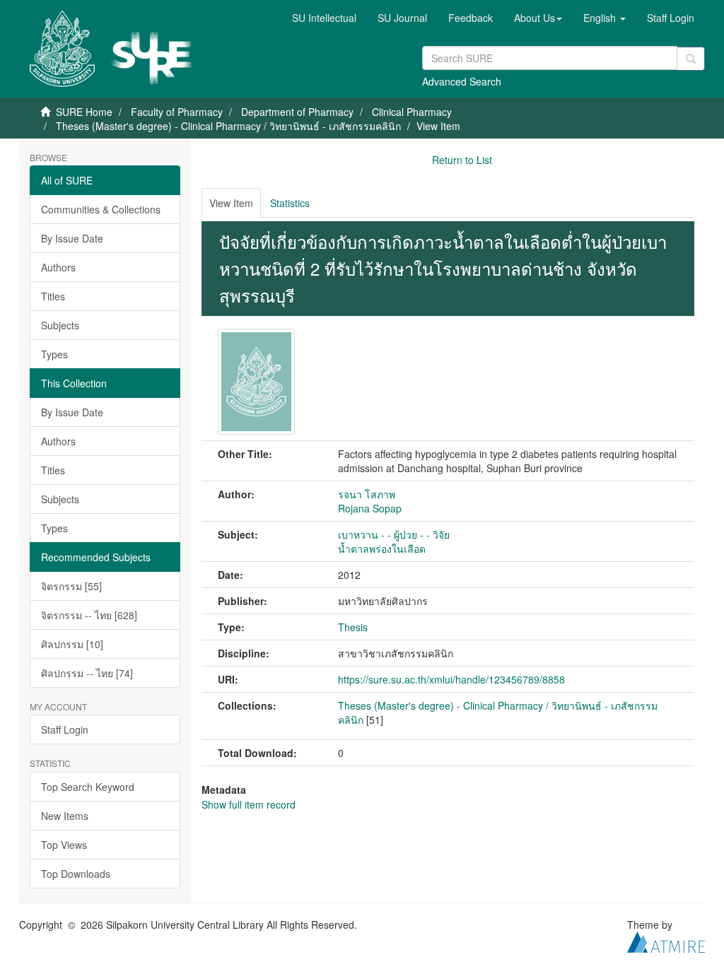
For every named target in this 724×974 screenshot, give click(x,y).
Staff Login (64, 729)
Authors (58, 267)
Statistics (290, 203)
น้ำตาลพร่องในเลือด (382, 548)
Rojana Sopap (370, 508)
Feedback (470, 18)
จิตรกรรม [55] (71, 586)
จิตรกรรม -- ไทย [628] (89, 615)
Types (54, 354)
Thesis (353, 627)
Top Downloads (75, 874)
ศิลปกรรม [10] (72, 644)
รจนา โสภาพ (366, 494)
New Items (64, 816)
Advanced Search (461, 81)
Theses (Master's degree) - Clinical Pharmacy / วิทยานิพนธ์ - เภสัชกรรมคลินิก (228, 126)
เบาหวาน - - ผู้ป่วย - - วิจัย (394, 534)
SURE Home (84, 112)
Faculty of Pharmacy (177, 112)
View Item (231, 203)
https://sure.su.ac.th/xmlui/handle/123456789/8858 (451, 679)
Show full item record (249, 804)
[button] (538, 17)
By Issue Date (72, 238)
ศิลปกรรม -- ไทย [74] (87, 673)
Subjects (60, 325)
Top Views (64, 845)
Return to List (462, 160)
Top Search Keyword (87, 787)
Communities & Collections (100, 209)
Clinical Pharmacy (412, 112)
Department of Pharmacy (297, 112)
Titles (53, 296)
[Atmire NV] (666, 940)
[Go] (691, 59)
